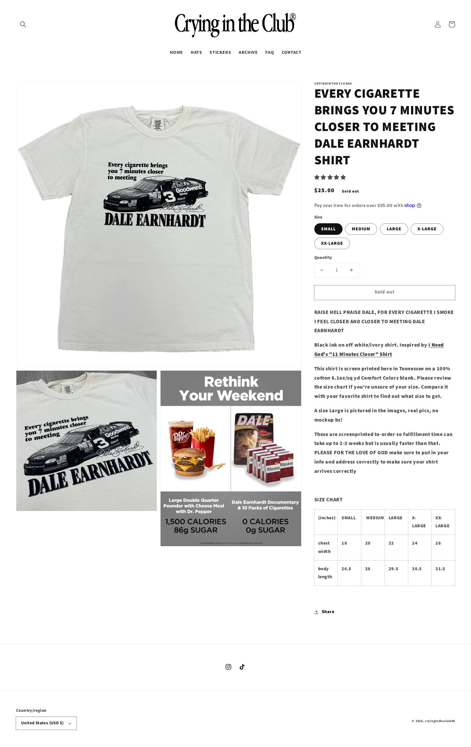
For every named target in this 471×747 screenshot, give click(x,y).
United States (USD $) (42, 723)
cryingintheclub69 (440, 721)
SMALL (328, 229)
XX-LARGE (332, 243)
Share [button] (328, 612)
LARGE (394, 229)
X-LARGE (427, 229)
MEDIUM (361, 229)
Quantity (323, 257)
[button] (23, 24)
